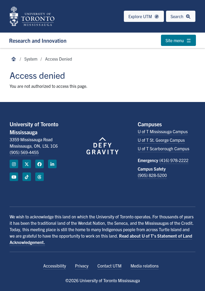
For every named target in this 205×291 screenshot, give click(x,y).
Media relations (145, 265)
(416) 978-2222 (173, 160)
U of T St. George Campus (161, 140)
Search (177, 16)
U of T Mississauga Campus (163, 131)
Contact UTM (109, 265)
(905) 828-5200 (152, 175)
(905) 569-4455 (24, 152)
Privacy (81, 265)
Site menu (175, 40)
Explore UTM (140, 16)
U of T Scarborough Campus (163, 148)
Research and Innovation (37, 40)
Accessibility (54, 265)
